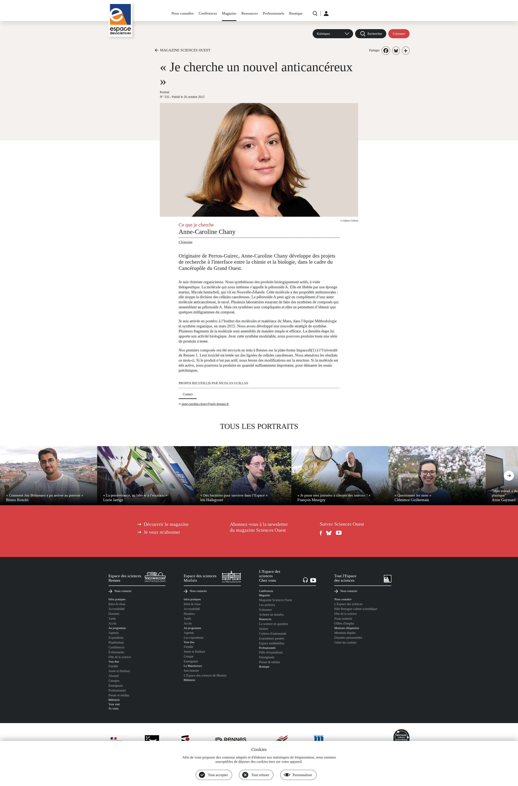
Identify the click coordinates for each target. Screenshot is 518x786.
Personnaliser (302, 775)
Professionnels (273, 13)
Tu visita (113, 708)
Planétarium (116, 642)
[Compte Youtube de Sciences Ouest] (339, 533)
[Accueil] (120, 19)
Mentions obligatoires (346, 628)
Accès (112, 623)
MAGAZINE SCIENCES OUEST (185, 50)
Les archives (267, 605)
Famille (113, 666)
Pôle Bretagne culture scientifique (355, 609)
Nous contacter (123, 591)
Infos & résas (116, 604)
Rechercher (374, 33)
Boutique (296, 13)
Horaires (113, 613)
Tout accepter (218, 775)
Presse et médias (118, 695)
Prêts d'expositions (271, 652)
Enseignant (115, 685)
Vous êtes (113, 661)
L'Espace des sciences (348, 604)
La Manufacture (193, 665)
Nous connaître (182, 13)
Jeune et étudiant (119, 671)
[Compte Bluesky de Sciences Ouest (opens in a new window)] (329, 533)
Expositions (115, 637)
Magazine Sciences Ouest (275, 600)
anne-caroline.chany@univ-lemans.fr (205, 404)
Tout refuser (260, 775)
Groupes (113, 680)
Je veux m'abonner (162, 532)
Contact (188, 394)
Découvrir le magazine (166, 524)
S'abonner (399, 33)
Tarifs (112, 618)
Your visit (114, 704)
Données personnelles (348, 637)
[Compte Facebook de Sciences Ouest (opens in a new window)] (321, 533)
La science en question (273, 624)
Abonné (113, 676)
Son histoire (191, 670)
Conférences (208, 13)
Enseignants (266, 657)
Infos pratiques (116, 599)
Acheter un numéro (271, 614)
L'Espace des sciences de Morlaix (205, 675)
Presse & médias (269, 662)
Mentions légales (345, 632)
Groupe (188, 656)
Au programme (117, 628)
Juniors (263, 628)
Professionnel (117, 690)
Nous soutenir (343, 618)
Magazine (229, 13)
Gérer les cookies (345, 642)
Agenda (113, 632)
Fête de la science (119, 657)
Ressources (249, 13)
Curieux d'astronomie (272, 633)
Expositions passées (271, 638)
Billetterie (114, 699)
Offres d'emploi (344, 623)
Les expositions (194, 637)
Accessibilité (116, 609)
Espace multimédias (271, 643)
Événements (116, 652)
